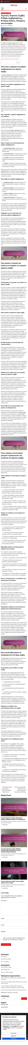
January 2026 (4, 1007)
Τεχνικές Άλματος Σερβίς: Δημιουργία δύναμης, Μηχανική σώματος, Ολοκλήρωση (13, 818)
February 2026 (4, 1004)
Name (3, 918)
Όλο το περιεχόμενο (5, 961)
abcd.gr (14, 5)
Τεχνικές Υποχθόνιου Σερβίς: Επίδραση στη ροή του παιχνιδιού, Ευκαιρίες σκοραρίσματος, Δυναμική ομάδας (12, 986)
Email (3, 925)
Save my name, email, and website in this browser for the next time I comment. (14, 938)
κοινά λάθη (13, 744)
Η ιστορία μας (4, 956)
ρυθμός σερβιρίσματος (7, 75)
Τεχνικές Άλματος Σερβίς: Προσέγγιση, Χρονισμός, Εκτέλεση (13, 990)
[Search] (26, 9)
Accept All (13, 1038)
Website (3, 931)
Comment (4, 900)
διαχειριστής (4, 25)
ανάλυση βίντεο (15, 700)
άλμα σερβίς (5, 658)
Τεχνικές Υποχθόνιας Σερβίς (7, 972)
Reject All (13, 1036)
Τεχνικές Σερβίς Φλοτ (5, 969)
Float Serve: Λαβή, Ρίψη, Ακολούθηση (9, 992)
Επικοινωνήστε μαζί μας (6, 959)
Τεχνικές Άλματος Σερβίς (5, 13)
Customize (13, 1033)
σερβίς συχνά (13, 672)
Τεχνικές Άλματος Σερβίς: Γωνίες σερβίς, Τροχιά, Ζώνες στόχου (12, 882)
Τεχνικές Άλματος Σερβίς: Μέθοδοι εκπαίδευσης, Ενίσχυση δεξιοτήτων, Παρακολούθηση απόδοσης (11, 850)
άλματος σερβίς (11, 43)
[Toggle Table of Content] (16, 62)
